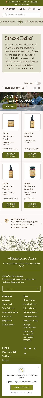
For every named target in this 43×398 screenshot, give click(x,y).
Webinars (6, 356)
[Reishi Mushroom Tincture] (11, 171)
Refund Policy (29, 300)
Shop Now (9, 106)
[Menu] (38, 8)
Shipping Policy (29, 304)
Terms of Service (30, 312)
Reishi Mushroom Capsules (29, 186)
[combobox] (21, 14)
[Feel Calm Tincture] (32, 122)
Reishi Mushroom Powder (7, 136)
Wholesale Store (30, 316)
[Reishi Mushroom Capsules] (32, 171)
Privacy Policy (29, 308)
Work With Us (8, 308)
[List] (34, 88)
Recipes (5, 360)
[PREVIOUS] (1, 223)
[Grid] (39, 88)
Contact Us (7, 316)
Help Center (7, 320)
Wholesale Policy (30, 320)
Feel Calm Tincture (28, 135)
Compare (29, 83)
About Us (6, 300)
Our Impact (7, 304)
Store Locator (8, 325)
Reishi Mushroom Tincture (7, 186)
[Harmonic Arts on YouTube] (29, 348)
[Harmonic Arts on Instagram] (34, 348)
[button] (34, 8)
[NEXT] (41, 223)
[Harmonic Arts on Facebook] (24, 348)
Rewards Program (10, 312)
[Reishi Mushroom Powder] (11, 122)
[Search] (4, 14)
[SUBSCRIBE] (36, 289)
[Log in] (29, 8)
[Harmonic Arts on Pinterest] (24, 353)
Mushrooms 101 (9, 352)
